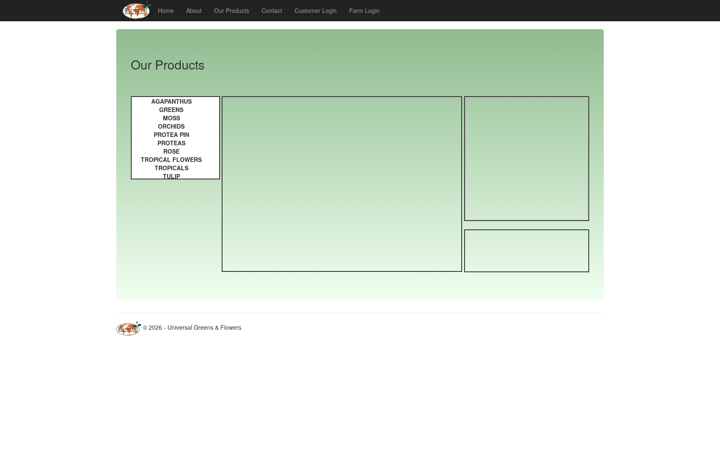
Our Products (231, 10)
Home (166, 10)
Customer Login (316, 10)
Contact (272, 10)
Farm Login (364, 10)
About (194, 10)
